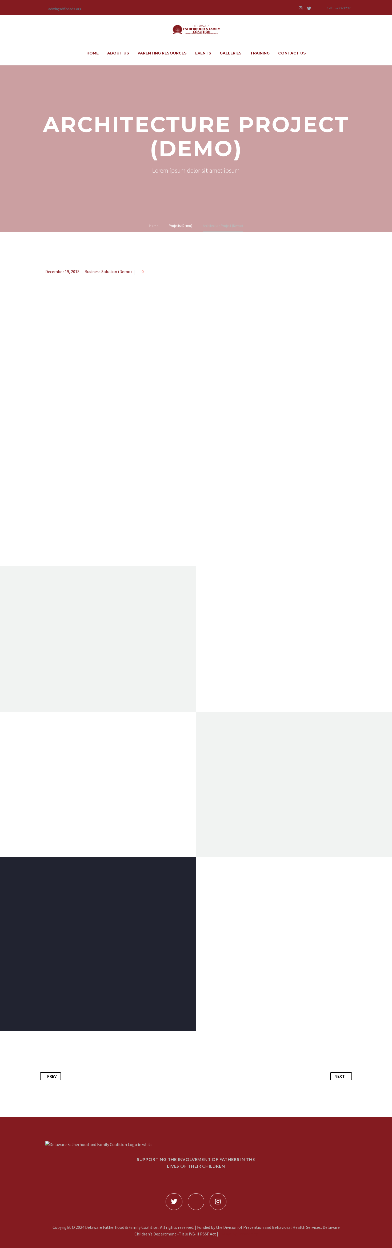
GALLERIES (231, 53)
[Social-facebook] (292, 8)
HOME (92, 53)
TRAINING (260, 53)
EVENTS (203, 53)
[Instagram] (300, 8)
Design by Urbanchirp (238, 1234)
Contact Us (292, 53)
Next (339, 1076)
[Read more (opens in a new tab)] (61, 8)
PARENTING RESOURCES (162, 53)
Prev (52, 1076)
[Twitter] (309, 8)
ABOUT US (118, 53)
